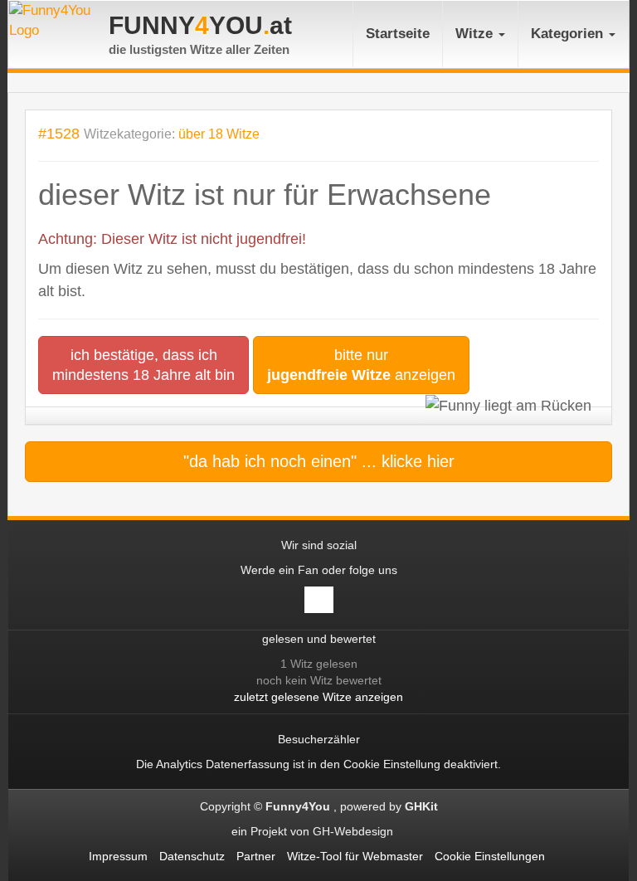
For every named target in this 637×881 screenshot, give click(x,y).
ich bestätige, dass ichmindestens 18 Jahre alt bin (143, 365)
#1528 (59, 133)
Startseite (398, 33)
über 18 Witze (219, 134)
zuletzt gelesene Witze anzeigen (318, 696)
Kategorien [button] (569, 33)
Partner (255, 856)
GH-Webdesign (354, 831)
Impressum (118, 856)
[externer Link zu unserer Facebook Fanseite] (318, 600)
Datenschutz (192, 856)
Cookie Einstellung (391, 764)
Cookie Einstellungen (490, 856)
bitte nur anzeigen (361, 365)
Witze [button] (476, 33)
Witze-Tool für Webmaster (355, 856)
